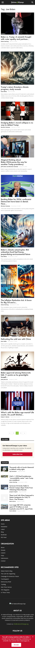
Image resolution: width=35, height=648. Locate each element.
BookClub (4, 535)
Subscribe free (17, 454)
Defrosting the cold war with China (16, 339)
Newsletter (4, 526)
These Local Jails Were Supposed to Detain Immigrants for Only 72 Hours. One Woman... (21, 497)
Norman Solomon (5, 127)
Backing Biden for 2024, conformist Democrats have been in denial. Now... (16, 201)
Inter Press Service (6, 587)
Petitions (3, 156)
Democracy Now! (6, 582)
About (2, 547)
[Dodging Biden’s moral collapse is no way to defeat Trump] (17, 111)
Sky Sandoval (13, 471)
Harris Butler (12, 511)
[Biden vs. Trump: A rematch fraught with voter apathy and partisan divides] (17, 24)
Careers (3, 553)
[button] (32, 2)
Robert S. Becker (5, 417)
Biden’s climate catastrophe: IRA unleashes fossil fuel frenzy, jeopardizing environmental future (15, 251)
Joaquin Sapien (13, 491)
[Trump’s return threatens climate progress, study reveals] (17, 68)
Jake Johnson (4, 379)
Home (2, 524)
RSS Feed (3, 537)
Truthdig (3, 584)
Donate (3, 550)
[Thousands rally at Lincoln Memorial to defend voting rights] (4, 469)
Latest (3, 529)
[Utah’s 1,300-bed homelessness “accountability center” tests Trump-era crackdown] (4, 476)
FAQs (2, 555)
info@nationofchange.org (21, 624)
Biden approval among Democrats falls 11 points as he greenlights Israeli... (16, 374)
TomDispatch (5, 579)
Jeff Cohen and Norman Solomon (9, 166)
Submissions (4, 558)
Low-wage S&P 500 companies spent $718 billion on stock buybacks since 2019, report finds (21, 507)
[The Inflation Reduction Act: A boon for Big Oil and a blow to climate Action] (17, 281)
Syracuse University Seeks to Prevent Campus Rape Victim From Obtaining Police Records (21, 488)
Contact (3, 561)
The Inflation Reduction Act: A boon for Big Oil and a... (16, 301)
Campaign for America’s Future (10, 576)
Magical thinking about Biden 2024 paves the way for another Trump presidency (14, 162)
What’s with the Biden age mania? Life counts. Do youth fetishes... (17, 413)
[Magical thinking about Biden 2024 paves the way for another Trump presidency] (17, 146)
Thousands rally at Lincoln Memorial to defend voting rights (21, 468)
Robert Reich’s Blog (6, 571)
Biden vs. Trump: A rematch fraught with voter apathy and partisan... (16, 38)
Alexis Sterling (5, 41)
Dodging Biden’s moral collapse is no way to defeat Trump (17, 123)
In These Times (5, 592)
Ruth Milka (4, 91)
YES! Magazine (5, 590)
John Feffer (4, 341)
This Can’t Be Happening (8, 574)
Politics (3, 33)
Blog (2, 532)
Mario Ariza (12, 501)
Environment (4, 83)
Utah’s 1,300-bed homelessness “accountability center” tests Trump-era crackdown (21, 478)
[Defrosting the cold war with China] (17, 326)
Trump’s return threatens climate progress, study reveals (15, 88)
